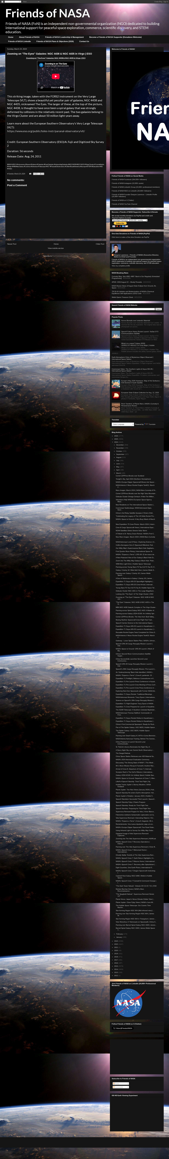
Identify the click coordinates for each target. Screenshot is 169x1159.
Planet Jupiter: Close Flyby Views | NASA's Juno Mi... (135, 902)
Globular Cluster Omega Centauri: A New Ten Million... (135, 496)
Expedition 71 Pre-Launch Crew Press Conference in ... (136, 688)
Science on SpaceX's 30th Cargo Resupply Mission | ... (136, 700)
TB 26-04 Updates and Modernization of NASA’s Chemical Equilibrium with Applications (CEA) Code (133, 292)
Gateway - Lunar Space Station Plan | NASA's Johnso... (136, 641)
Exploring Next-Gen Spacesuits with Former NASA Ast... (136, 691)
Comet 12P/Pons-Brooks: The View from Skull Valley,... (136, 617)
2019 (116, 953)
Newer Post (11, 244)
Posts (117, 1083)
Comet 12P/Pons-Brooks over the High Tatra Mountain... (136, 493)
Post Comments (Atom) (60, 256)
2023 (116, 941)
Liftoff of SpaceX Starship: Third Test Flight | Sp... (134, 781)
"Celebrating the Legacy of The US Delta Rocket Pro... (135, 516)
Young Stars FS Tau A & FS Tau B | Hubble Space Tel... (136, 588)
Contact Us (84, 41)
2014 (116, 969)
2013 (116, 972)
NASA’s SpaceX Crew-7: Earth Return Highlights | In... (135, 858)
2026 (116, 436)
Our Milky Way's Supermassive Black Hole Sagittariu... (135, 548)
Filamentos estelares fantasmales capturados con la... (135, 815)
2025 (116, 439)
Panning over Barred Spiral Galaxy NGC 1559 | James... (136, 925)
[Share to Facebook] (41, 174)
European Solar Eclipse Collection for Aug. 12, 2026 (140, 392)
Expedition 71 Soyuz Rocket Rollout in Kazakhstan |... (135, 718)
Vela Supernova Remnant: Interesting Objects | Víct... (135, 818)
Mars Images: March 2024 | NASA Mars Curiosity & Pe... (136, 490)
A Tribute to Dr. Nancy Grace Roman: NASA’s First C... (135, 534)
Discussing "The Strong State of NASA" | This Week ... (135, 763)
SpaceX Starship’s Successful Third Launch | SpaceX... (136, 799)
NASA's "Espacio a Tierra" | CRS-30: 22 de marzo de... (136, 554)
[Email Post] (30, 174)
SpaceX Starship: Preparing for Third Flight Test (133, 808)
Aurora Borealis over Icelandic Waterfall (135, 320)
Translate (152, 424)
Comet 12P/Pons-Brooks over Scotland (130, 476)
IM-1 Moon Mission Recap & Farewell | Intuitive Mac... (135, 766)
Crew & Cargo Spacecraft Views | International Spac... (135, 527)
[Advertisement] (137, 1056)
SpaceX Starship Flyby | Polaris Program (130, 802)
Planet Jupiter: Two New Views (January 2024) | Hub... (135, 790)
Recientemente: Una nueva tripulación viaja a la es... (135, 824)
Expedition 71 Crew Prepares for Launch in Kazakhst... (136, 707)
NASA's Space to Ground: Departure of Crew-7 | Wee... (136, 778)
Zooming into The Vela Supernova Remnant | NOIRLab (136, 838)
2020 (116, 950)
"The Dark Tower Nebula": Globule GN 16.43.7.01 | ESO (136, 886)
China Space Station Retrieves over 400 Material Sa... (135, 756)
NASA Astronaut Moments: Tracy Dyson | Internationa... (136, 697)
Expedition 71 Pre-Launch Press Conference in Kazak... (136, 681)
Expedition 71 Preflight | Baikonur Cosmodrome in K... (135, 678)
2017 (116, 960)
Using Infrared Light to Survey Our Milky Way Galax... (135, 830)
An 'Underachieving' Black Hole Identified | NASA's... (135, 672)
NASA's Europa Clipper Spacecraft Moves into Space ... (136, 482)
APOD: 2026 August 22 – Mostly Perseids (127, 282)
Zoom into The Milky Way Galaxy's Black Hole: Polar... (135, 561)
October (119, 451)
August (119, 457)
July (118, 460)
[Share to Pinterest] (43, 174)
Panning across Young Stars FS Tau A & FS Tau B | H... (136, 567)
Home (10, 37)
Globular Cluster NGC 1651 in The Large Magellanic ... (136, 591)
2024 (116, 442)
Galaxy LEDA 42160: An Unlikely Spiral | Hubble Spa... (135, 775)
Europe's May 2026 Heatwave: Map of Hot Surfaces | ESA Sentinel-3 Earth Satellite (140, 382)
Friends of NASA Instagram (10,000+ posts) (127, 183)
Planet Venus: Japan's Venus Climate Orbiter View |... (135, 899)
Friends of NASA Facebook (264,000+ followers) (129, 179)
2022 (116, 944)
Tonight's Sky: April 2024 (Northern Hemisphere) (133, 479)
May (118, 467)
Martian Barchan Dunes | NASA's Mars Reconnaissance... (130, 890)
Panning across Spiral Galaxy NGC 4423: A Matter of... (135, 610)
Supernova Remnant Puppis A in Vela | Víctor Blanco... (135, 811)
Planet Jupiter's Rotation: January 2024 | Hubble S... (135, 796)
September (120, 454)
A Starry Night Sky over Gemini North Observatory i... (135, 750)
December (120, 445)
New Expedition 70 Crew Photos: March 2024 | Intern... (136, 524)
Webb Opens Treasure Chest (122, 297)
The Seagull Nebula (123, 753)
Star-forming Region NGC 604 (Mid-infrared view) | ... (135, 910)
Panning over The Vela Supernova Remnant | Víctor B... (136, 847)
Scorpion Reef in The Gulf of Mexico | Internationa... (135, 772)
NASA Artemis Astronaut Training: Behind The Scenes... (136, 739)
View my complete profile (121, 266)
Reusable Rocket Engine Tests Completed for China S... (136, 632)
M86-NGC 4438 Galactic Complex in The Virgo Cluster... (136, 607)
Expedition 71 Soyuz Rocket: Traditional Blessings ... (135, 694)
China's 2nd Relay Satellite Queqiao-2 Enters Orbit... (135, 513)
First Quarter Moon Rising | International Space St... (134, 551)
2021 (116, 947)
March (118, 473)
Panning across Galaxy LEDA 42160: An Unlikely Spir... (136, 613)
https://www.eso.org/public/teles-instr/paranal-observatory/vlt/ (46, 131)
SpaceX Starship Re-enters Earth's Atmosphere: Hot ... (136, 793)
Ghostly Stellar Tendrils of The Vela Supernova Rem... (135, 855)
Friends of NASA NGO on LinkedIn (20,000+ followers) (131, 191)
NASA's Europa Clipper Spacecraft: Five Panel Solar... (135, 827)
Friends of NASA (47, 13)
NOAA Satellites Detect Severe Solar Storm (131, 530)
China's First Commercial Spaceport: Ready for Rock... (136, 724)
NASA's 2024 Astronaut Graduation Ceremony (132, 759)
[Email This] (34, 174)
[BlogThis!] (36, 174)
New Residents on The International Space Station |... (135, 505)
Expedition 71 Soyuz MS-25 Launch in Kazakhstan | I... (136, 626)
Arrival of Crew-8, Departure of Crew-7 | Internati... (134, 769)
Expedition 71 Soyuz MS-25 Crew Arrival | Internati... (135, 584)
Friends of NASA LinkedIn (19, 41)
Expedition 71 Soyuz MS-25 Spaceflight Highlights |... (135, 581)
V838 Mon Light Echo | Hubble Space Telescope (133, 564)
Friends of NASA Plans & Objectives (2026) (55, 41)
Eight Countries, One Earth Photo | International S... (134, 867)
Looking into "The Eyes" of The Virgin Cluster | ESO (134, 594)
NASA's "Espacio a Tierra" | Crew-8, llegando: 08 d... (135, 821)
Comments (119, 1087)
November (120, 448)
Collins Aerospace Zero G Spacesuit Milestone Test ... (135, 545)
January (119, 937)
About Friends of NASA (29, 37)
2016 (116, 963)
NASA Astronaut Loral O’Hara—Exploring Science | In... (136, 542)
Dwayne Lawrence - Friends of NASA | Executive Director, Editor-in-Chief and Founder (136, 256)
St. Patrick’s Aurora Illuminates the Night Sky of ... (134, 747)
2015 (116, 966)
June (118, 464)
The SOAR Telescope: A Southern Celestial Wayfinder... (136, 710)
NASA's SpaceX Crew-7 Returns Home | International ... (136, 861)
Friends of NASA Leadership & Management (64, 37)
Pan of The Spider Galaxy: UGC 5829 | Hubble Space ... (136, 727)
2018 (116, 957)
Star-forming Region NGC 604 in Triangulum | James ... (136, 919)
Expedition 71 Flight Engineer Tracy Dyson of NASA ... (135, 703)
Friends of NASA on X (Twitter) (123, 200)
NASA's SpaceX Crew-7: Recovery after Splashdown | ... (136, 864)
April (118, 470)
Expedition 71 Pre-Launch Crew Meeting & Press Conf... (136, 685)
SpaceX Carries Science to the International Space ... (135, 623)
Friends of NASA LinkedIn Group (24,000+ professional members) (136, 187)
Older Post (100, 244)
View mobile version (56, 248)
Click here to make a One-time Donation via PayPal (130, 237)
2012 (116, 975)
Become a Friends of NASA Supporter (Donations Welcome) (115, 37)
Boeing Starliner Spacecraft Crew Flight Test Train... (134, 620)
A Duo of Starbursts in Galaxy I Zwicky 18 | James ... (135, 578)
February (119, 934)
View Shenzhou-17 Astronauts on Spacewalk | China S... (136, 922)
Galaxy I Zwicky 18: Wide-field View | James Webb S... (135, 570)
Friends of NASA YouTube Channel (124, 204)
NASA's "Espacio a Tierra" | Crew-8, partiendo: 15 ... (135, 675)
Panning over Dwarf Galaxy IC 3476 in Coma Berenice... (136, 736)
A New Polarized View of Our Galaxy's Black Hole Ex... (135, 557)
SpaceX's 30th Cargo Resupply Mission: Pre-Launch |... (136, 669)
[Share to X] (38, 174)
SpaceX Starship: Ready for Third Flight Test (132, 805)
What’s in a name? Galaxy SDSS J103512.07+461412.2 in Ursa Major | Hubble (138, 344)
